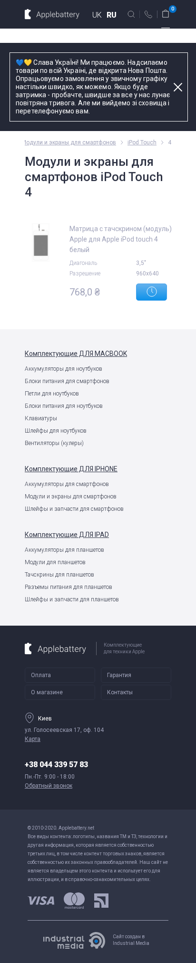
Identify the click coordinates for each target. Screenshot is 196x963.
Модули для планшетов (55, 562)
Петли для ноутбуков (52, 393)
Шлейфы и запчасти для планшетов (72, 599)
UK (97, 15)
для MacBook (76, 353)
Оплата (41, 675)
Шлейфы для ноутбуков (56, 430)
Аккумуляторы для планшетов (64, 550)
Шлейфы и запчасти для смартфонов (74, 509)
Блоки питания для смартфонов (67, 381)
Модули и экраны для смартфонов (71, 496)
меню (165, 31)
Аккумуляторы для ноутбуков (63, 368)
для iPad (67, 534)
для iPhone (71, 469)
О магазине (47, 692)
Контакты (120, 692)
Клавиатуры (41, 418)
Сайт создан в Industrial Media (131, 940)
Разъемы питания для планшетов (68, 587)
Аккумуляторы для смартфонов (67, 484)
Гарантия (119, 675)
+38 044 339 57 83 (56, 764)
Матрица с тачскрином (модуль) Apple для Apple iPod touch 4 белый (120, 239)
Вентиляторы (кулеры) (54, 443)
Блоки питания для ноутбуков (64, 406)
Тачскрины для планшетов (59, 574)
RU (112, 15)
